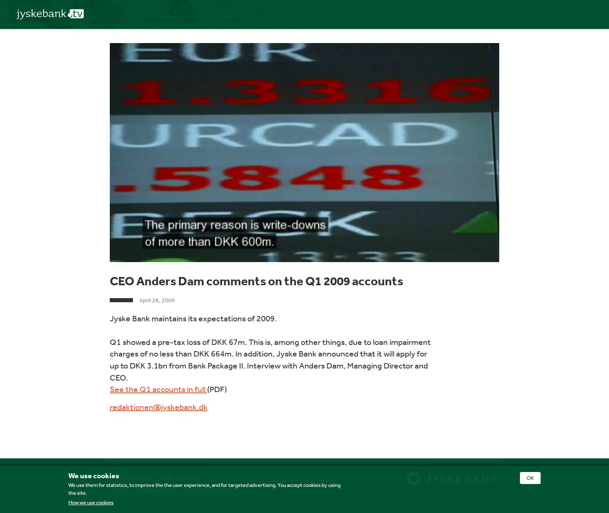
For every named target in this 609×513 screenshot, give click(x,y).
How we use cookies (91, 502)
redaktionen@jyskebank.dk (159, 407)
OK (530, 478)
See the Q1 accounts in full (158, 389)
